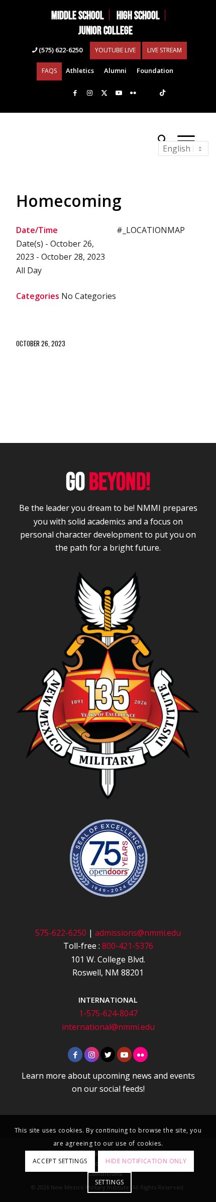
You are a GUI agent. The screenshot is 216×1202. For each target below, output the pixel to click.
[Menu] (186, 140)
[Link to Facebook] (75, 93)
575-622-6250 (60, 932)
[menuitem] (78, 15)
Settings (109, 1182)
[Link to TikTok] (162, 93)
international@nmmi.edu (108, 1026)
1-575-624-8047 (108, 1013)
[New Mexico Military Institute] (89, 140)
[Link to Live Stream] (148, 93)
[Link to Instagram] (89, 93)
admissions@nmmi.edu (138, 932)
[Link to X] (104, 93)
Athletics (80, 70)
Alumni (115, 70)
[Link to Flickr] (133, 93)
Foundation (155, 70)
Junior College (105, 30)
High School (138, 15)
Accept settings (60, 1161)
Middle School (77, 15)
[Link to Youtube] (119, 93)
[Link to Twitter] (107, 1054)
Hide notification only (145, 1161)
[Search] (162, 140)
